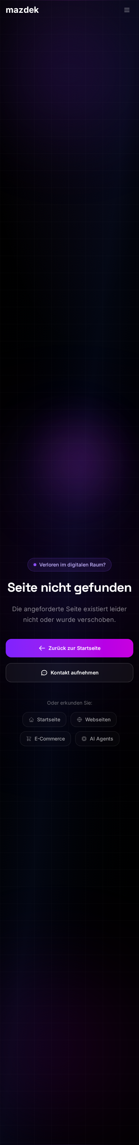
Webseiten (97, 719)
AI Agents (101, 739)
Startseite (48, 719)
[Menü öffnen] (126, 10)
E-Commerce (50, 739)
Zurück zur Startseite (74, 648)
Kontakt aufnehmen (75, 672)
